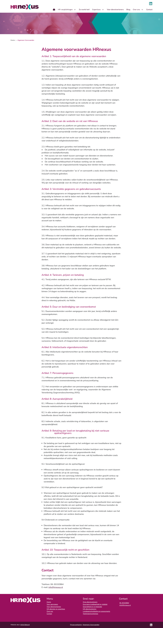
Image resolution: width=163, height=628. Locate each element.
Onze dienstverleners (90, 602)
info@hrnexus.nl (55, 587)
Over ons (50, 611)
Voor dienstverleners (54, 607)
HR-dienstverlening (89, 609)
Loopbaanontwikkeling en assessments (96, 611)
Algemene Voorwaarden (91, 625)
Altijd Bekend (25, 625)
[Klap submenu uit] (75, 9)
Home (49, 602)
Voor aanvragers (52, 604)
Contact (49, 614)
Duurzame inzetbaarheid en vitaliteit (95, 604)
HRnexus (25, 7)
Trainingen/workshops (90, 614)
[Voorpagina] (54, 9)
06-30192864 (124, 603)
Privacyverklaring (76, 625)
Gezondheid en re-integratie (92, 607)
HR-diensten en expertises (56, 609)
